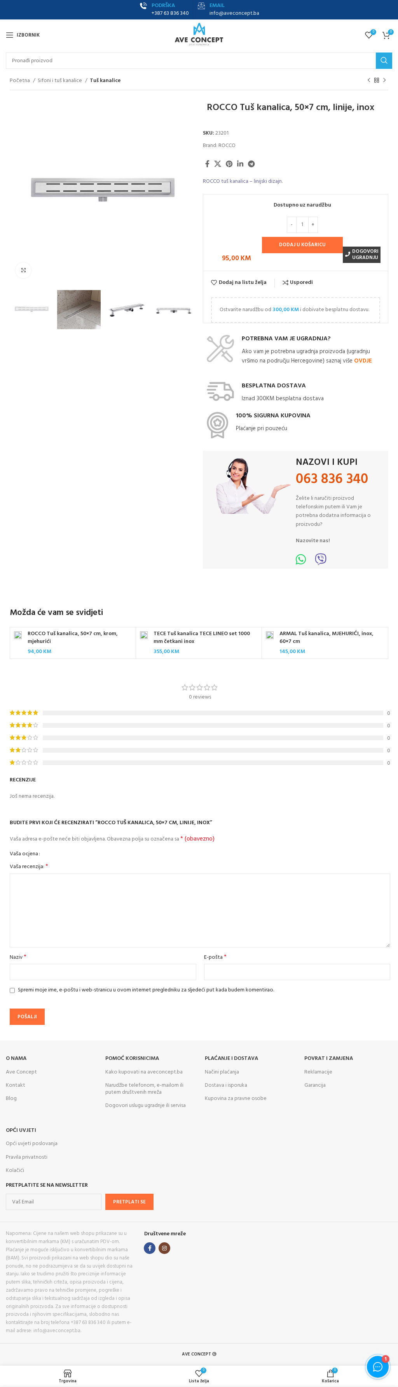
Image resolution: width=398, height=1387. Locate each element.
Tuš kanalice (105, 81)
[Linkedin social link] (240, 164)
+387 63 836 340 (170, 13)
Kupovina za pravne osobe (236, 1098)
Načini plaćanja (222, 1072)
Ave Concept (21, 1072)
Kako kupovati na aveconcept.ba (144, 1072)
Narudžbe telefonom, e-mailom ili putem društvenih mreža (144, 1089)
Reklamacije (318, 1072)
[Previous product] (369, 80)
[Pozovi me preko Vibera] (320, 562)
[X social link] (217, 164)
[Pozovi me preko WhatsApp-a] (301, 562)
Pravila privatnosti (26, 1157)
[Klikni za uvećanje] (23, 270)
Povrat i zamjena (328, 1058)
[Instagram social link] (164, 1248)
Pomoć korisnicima (132, 1058)
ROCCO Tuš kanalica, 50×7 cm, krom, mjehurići (73, 637)
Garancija (315, 1085)
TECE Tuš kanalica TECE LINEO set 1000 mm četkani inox (202, 637)
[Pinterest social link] (229, 164)
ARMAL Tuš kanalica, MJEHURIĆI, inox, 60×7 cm (326, 637)
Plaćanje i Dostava (231, 1058)
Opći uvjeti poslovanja (32, 1143)
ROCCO (227, 145)
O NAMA (16, 1058)
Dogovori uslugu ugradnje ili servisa (145, 1105)
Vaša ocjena (24, 854)
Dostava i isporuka (226, 1085)
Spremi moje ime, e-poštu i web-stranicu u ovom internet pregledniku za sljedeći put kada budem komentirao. (146, 990)
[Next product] (384, 80)
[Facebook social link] (207, 164)
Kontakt (15, 1085)
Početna (20, 81)
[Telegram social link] (251, 164)
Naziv (18, 957)
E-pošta (215, 957)
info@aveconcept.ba (234, 13)
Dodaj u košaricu (302, 245)
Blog (11, 1098)
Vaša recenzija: (29, 867)
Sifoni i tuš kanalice (60, 81)
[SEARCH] (384, 61)
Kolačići (15, 1170)
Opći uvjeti (21, 1130)
